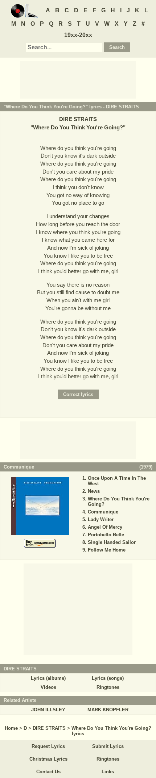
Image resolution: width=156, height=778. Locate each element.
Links (108, 771)
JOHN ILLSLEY (48, 709)
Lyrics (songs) (108, 678)
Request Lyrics (48, 746)
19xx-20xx (78, 35)
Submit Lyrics (108, 746)
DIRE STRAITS (122, 106)
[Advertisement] (78, 79)
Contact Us (48, 771)
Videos (48, 687)
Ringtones (108, 687)
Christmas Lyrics (48, 759)
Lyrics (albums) (48, 678)
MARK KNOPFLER (107, 709)
